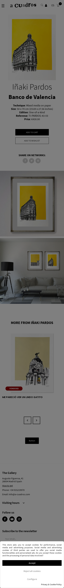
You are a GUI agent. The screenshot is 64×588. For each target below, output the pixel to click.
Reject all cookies (32, 571)
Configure (32, 579)
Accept (32, 562)
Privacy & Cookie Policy (51, 584)
